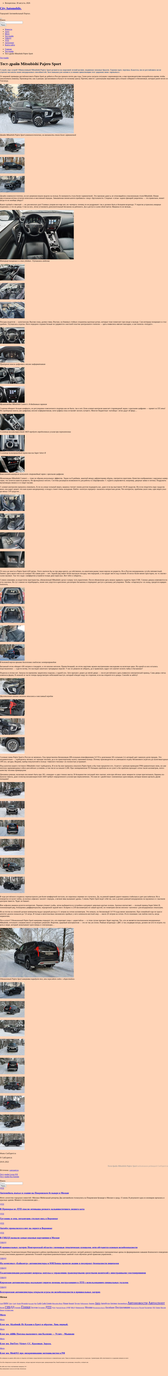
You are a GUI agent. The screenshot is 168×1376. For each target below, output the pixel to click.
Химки (158, 1307)
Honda (19, 1303)
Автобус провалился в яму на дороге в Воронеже (26, 1228)
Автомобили (122, 1303)
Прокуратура (135, 1307)
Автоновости (137, 1303)
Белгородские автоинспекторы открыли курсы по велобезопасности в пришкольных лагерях (50, 1292)
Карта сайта (10, 45)
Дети (53, 1307)
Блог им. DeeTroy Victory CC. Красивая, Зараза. (25, 1343)
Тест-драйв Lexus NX (9, 1174)
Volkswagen (84, 1303)
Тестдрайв (9, 36)
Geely (14, 1303)
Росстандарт (148, 1307)
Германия (18, 1307)
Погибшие (110, 1307)
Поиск (2, 20)
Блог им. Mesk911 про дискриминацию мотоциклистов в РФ (32, 1353)
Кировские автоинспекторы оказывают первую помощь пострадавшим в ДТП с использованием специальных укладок (64, 1282)
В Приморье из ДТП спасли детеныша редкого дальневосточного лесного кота (42, 1209)
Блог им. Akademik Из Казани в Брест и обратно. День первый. (34, 1324)
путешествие (9, 1310)
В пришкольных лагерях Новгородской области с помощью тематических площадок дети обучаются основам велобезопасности (68, 1247)
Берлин (2, 1307)
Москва (88, 1307)
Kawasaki (31, 1303)
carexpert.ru (14, 1170)
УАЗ (154, 1307)
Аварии (91, 1303)
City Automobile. (11, 8)
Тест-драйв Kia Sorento (9, 1177)
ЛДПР (68, 1307)
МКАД (73, 1307)
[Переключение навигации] (1, 18)
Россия (141, 1307)
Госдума (34, 1307)
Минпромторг (80, 1307)
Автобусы (105, 1303)
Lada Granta (47, 1303)
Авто (7, 32)
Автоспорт (9, 43)
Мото (7, 34)
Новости (8, 29)
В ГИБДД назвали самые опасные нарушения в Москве (30, 1237)
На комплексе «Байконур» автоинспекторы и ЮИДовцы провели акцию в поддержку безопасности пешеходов (59, 1263)
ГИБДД (8, 38)
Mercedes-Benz (57, 1303)
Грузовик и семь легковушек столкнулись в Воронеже (29, 1218)
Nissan (65, 1303)
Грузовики (41, 1307)
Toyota (77, 1303)
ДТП (7, 40)
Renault (71, 1303)
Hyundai (24, 1303)
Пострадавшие (122, 1307)
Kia (35, 1303)
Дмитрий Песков (61, 1307)
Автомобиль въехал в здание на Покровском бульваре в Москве (34, 1193)
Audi (1, 1303)
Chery (10, 1303)
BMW (5, 1303)
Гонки (25, 1307)
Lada (39, 1303)
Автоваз (113, 1303)
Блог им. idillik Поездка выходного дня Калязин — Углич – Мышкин (37, 1334)
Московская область (99, 1307)
